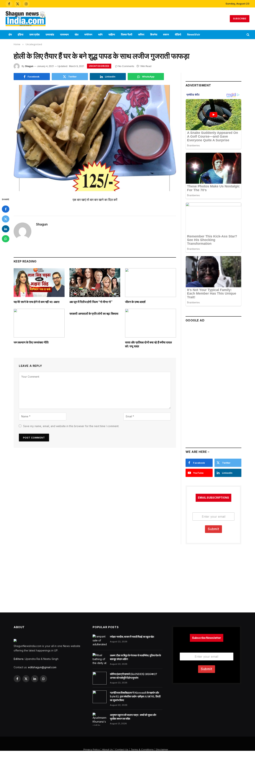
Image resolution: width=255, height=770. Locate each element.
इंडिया (20, 34)
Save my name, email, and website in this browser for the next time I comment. (71, 426)
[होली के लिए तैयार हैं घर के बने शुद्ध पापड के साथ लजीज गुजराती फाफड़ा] (95, 138)
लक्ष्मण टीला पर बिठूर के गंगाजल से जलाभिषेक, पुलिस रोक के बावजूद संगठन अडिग (135, 657)
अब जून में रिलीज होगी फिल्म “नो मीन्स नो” (90, 302)
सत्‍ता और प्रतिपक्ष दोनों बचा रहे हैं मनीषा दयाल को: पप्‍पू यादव (148, 344)
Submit (213, 529)
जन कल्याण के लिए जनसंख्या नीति (31, 342)
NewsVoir (193, 34)
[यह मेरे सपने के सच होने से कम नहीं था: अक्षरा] (39, 282)
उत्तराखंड (50, 34)
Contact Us (121, 749)
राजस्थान (64, 34)
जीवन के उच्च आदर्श (135, 302)
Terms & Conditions (142, 749)
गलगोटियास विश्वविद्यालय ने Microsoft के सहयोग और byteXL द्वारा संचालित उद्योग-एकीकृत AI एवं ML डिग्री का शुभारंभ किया (135, 696)
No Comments (126, 66)
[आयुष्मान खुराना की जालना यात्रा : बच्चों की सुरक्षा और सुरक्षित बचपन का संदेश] (100, 719)
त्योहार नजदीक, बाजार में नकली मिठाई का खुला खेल (132, 636)
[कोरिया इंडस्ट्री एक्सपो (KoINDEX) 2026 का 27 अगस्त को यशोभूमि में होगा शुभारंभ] (100, 678)
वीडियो (178, 34)
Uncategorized (99, 66)
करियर (141, 34)
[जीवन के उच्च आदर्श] (150, 282)
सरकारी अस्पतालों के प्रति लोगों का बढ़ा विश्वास (93, 313)
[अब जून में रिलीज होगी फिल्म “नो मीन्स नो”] (94, 282)
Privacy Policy (91, 749)
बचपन (166, 34)
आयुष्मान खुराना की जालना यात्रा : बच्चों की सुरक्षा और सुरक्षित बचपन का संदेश (133, 716)
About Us (107, 749)
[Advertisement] (127, 18)
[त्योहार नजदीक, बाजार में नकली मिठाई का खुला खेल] (100, 640)
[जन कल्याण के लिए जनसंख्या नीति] (39, 323)
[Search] (247, 34)
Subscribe (239, 18)
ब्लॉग (100, 34)
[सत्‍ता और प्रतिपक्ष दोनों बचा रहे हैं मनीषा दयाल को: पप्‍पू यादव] (150, 323)
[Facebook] (5, 209)
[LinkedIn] (5, 228)
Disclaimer (162, 749)
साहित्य (111, 34)
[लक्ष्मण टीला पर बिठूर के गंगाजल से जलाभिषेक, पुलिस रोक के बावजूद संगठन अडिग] (100, 659)
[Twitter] (5, 219)
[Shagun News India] (26, 18)
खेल (76, 34)
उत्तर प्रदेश (34, 34)
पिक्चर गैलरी (126, 34)
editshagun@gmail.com (42, 667)
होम (10, 34)
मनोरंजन (88, 34)
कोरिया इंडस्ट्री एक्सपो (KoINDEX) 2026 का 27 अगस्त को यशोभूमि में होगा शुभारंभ (133, 675)
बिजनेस (153, 34)
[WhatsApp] (5, 238)
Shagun (29, 66)
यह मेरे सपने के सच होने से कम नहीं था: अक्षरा (36, 302)
